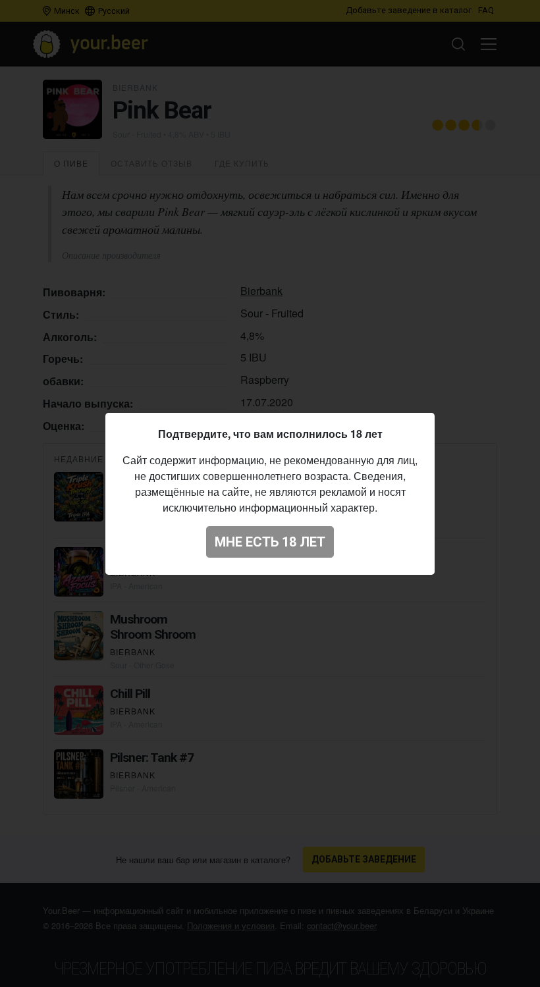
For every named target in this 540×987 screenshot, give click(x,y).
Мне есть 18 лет (270, 542)
